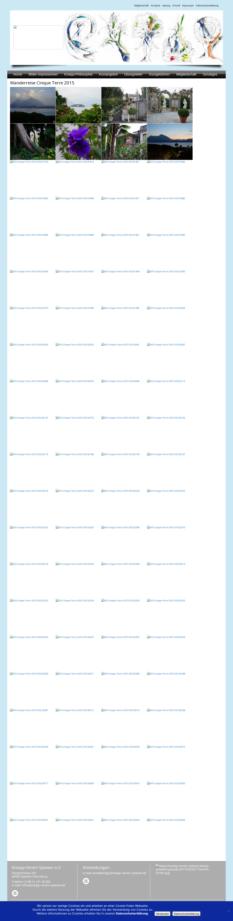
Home (17, 74)
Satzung (166, 5)
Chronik (176, 5)
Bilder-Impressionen (43, 74)
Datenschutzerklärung (207, 5)
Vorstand (155, 5)
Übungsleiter (133, 74)
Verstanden (162, 914)
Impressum (188, 5)
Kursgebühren (159, 74)
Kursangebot (108, 74)
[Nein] (228, 911)
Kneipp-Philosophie (78, 74)
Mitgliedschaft (141, 5)
